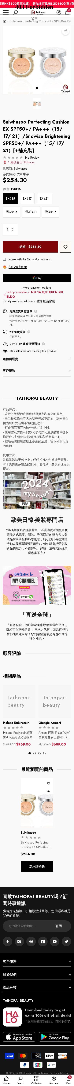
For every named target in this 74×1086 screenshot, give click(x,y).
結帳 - (30, 247)
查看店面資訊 (46, 301)
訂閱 (59, 926)
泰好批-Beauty (24, 1073)
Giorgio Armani (50, 723)
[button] (37, 103)
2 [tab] (34, 753)
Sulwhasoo (21, 168)
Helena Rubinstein (16, 723)
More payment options (37, 287)
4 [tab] (44, 753)
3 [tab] (39, 753)
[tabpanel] (37, 60)
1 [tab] (37, 88)
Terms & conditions (38, 259)
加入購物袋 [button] (37, 866)
